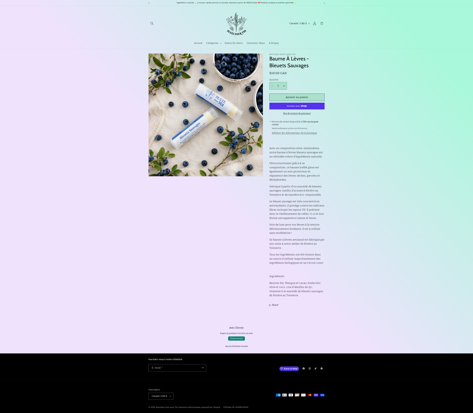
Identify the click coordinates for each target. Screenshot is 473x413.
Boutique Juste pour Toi (167, 407)
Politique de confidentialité (235, 407)
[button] (151, 23)
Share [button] (275, 305)
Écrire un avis (236, 338)
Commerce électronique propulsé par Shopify (199, 407)
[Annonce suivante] (324, 3)
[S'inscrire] (202, 368)
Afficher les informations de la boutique (294, 133)
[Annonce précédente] (149, 3)
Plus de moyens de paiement (297, 113)
